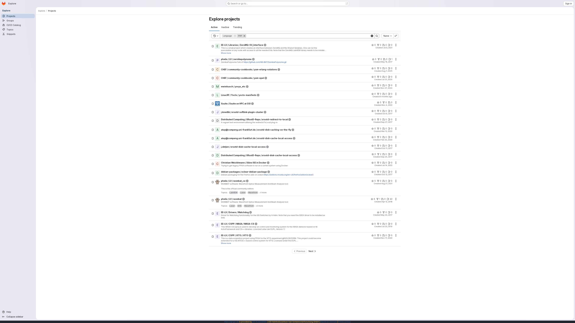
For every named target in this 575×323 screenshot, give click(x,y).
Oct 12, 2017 (387, 174)
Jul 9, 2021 (387, 48)
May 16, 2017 (386, 62)
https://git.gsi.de (231, 322)
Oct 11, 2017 (387, 148)
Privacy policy (344, 322)
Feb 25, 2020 (386, 140)
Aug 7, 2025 (387, 71)
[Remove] (244, 36)
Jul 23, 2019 (387, 226)
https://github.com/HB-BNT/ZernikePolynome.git (265, 62)
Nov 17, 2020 (386, 238)
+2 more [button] (259, 206)
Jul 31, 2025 (387, 79)
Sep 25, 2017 (386, 157)
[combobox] (387, 35)
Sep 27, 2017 (386, 122)
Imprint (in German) (328, 322)
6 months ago (386, 96)
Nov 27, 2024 (386, 88)
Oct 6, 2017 (387, 113)
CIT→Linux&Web (259, 322)
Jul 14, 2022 (387, 165)
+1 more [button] (263, 192)
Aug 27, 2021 (386, 183)
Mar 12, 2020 (386, 131)
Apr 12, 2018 (387, 202)
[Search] (376, 35)
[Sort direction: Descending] (396, 35)
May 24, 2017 (386, 215)
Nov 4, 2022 (387, 105)
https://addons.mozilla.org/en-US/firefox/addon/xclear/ (288, 175)
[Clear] (372, 36)
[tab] (214, 27)
